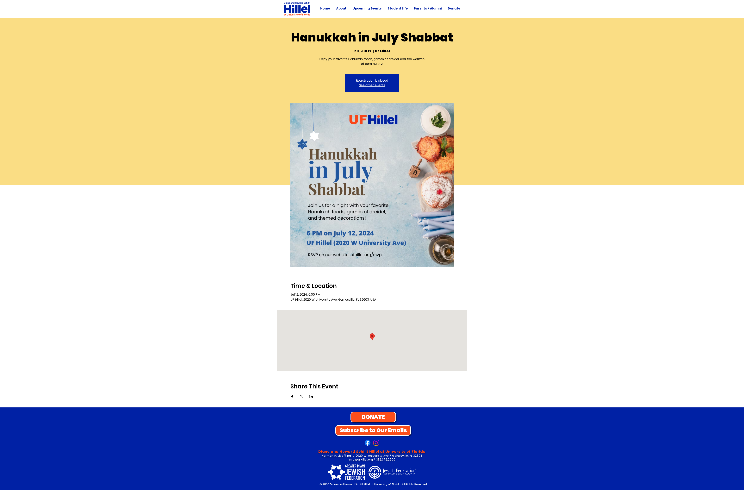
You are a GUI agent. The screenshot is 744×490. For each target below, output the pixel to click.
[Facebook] (367, 443)
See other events (372, 85)
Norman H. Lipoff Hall (337, 456)
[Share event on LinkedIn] (311, 396)
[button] (341, 8)
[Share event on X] (302, 396)
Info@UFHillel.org (361, 460)
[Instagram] (376, 443)
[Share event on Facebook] (292, 396)
